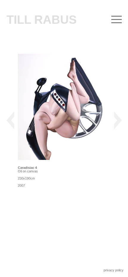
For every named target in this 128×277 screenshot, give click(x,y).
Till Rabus (42, 19)
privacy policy (114, 270)
